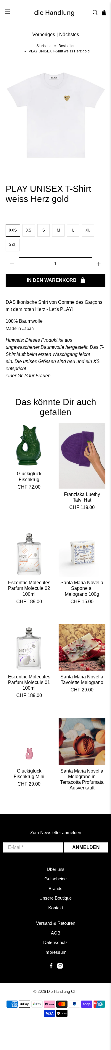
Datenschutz (55, 942)
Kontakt (55, 907)
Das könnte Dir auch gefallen (55, 407)
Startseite (44, 46)
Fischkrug (29, 479)
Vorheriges (43, 34)
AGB (55, 932)
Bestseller (67, 46)
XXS (13, 230)
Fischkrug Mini (29, 776)
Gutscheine (55, 878)
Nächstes (69, 34)
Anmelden (86, 847)
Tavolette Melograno (82, 682)
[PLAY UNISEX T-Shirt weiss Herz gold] (55, 116)
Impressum (55, 952)
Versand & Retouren (55, 923)
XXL (12, 245)
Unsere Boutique (55, 897)
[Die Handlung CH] (55, 12)
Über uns (56, 869)
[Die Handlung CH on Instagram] (60, 966)
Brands (55, 888)
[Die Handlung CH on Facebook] (51, 966)
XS (28, 230)
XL (88, 230)
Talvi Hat (82, 499)
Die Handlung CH (61, 991)
